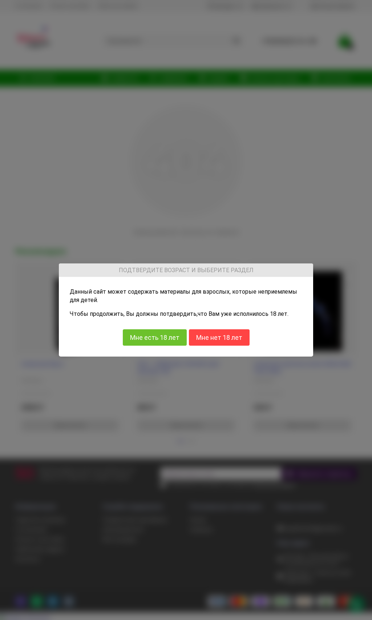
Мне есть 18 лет (154, 337)
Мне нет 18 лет (219, 337)
